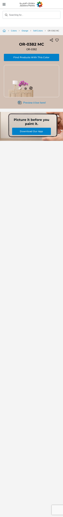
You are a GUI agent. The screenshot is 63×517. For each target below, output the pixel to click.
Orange (25, 31)
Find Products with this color (31, 57)
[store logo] (31, 4)
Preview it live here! (34, 102)
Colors (14, 31)
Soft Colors (38, 31)
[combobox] (31, 15)
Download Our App (31, 131)
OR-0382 (31, 49)
